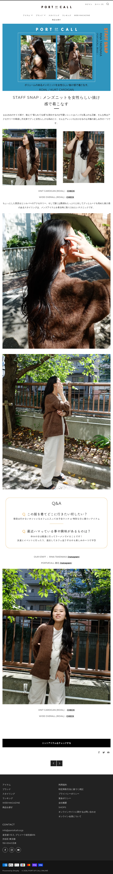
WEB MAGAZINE (82, 15)
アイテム (26, 15)
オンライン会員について (70, 816)
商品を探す (56, 20)
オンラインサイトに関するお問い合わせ (77, 812)
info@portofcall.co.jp (12, 830)
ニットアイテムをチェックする (56, 743)
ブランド (39, 15)
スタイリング (54, 15)
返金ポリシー (65, 798)
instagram (73, 556)
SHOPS (62, 807)
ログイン (88, 4)
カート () (99, 4)
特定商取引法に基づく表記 (71, 789)
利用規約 (63, 784)
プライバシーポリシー (69, 793)
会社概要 (63, 802)
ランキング (66, 15)
